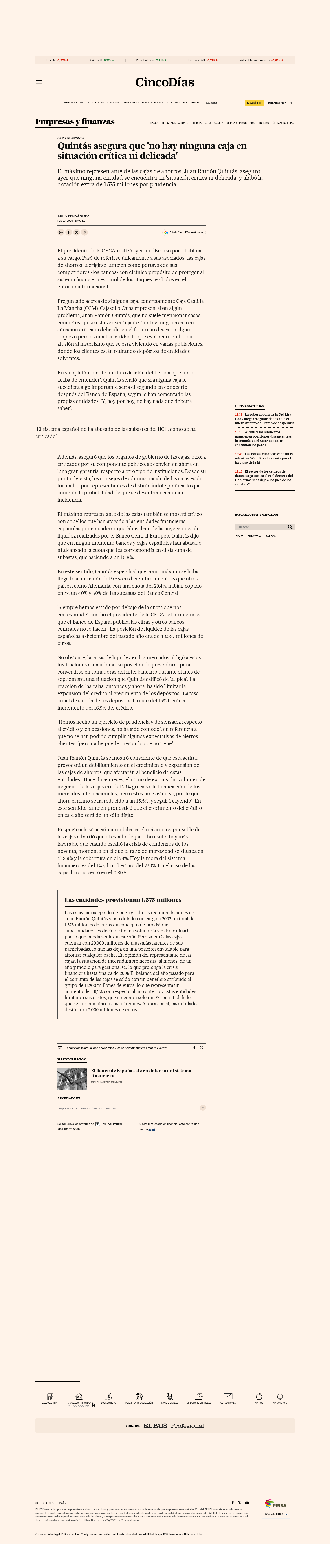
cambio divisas (169, 1403)
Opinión (194, 102)
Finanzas (110, 1108)
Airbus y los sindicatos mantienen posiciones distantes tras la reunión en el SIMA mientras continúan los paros (263, 438)
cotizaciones (228, 1403)
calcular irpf (50, 1403)
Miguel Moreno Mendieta (106, 1082)
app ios (259, 1403)
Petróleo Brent (145, 60)
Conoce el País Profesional (165, 1425)
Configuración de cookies (95, 1534)
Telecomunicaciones (175, 123)
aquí (152, 1129)
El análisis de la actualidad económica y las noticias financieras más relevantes (115, 1048)
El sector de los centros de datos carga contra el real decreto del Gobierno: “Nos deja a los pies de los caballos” (264, 477)
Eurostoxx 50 (196, 60)
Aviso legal (53, 1534)
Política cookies (70, 1534)
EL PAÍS (209, 101)
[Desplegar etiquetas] (203, 1108)
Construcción (214, 123)
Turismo (264, 123)
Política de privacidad (124, 1534)
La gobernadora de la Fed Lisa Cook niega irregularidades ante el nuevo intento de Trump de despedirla (265, 418)
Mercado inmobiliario (241, 123)
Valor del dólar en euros (255, 60)
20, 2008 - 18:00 (71, 220)
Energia (197, 123)
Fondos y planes (152, 102)
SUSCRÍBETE (254, 102)
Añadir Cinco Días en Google (186, 232)
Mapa (158, 1534)
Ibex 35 (50, 60)
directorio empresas (199, 1403)
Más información (68, 1129)
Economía (113, 102)
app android (280, 1403)
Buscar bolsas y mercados (256, 514)
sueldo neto (108, 1403)
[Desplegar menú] (38, 82)
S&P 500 (96, 60)
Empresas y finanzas (76, 102)
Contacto (40, 1534)
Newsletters (176, 1534)
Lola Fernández (73, 216)
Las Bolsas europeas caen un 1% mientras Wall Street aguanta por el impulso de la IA (264, 458)
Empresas (64, 1108)
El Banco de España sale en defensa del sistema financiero (141, 1073)
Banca (154, 123)
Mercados (98, 102)
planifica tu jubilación (139, 1403)
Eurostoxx (254, 536)
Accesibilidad (146, 1534)
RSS (165, 1534)
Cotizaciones (131, 102)
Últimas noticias (176, 102)
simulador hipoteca (79, 1403)
